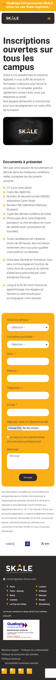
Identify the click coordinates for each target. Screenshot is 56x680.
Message (12, 449)
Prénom (12, 370)
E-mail (11, 404)
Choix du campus (18, 319)
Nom (10, 353)
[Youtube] (21, 671)
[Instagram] (29, 671)
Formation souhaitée (20, 336)
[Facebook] (4, 671)
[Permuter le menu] (49, 18)
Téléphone (13, 387)
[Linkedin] (12, 671)
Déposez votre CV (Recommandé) (27, 421)
